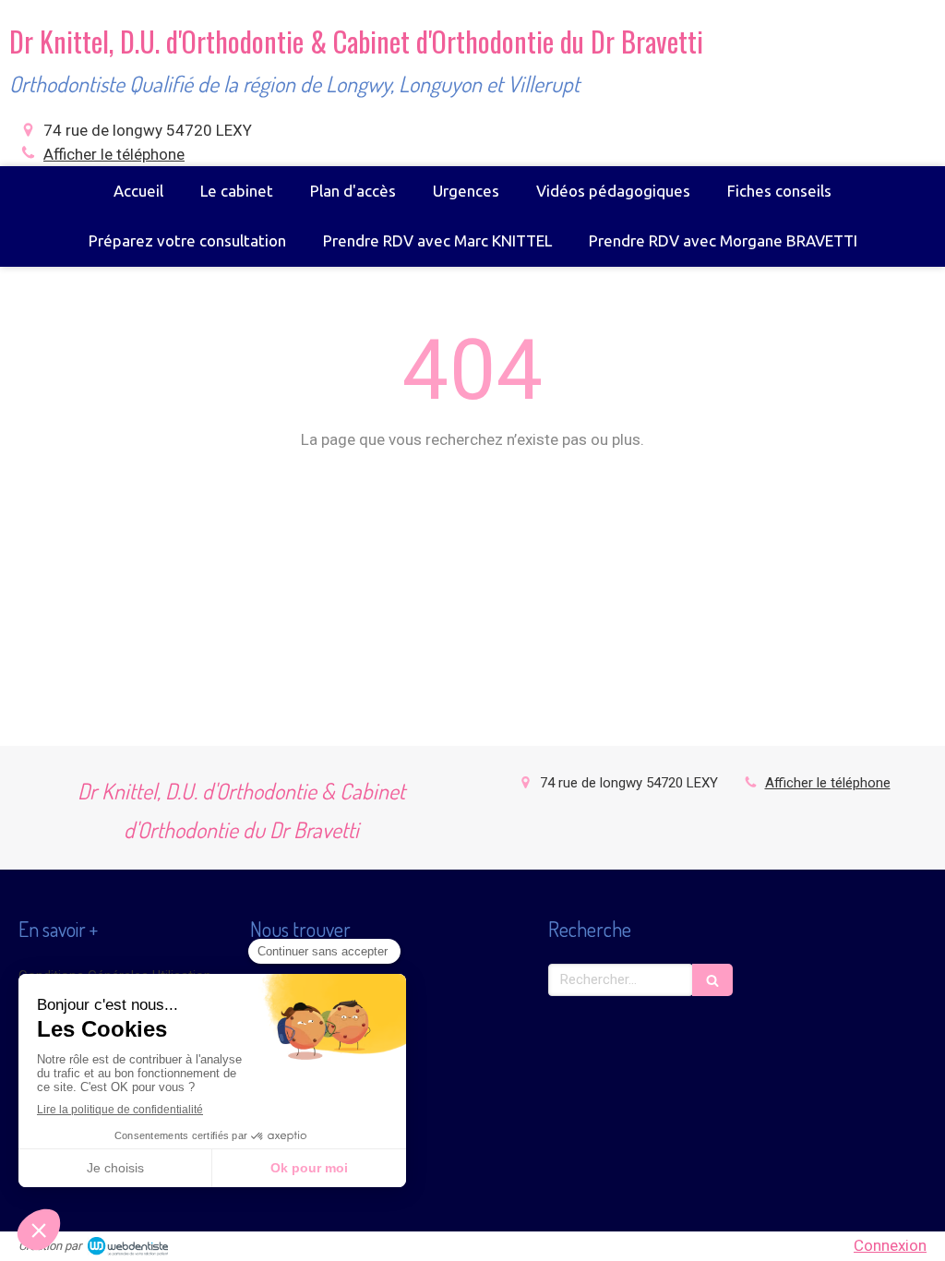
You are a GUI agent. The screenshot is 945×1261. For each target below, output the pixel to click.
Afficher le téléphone (114, 154)
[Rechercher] (712, 980)
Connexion (890, 1245)
